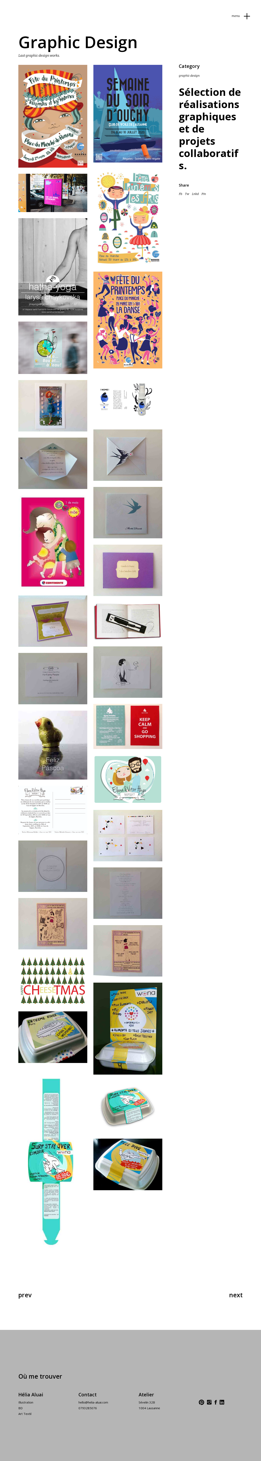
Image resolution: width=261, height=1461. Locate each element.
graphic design (189, 75)
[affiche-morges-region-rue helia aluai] (52, 348)
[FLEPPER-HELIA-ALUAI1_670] (52, 678)
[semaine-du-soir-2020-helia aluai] (127, 114)
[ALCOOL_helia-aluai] (127, 399)
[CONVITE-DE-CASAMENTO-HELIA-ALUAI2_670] (52, 621)
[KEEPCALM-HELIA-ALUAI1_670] (127, 726)
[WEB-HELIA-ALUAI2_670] (52, 1037)
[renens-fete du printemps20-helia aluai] (127, 216)
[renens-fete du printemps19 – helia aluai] (52, 116)
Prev (25, 1295)
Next (236, 1295)
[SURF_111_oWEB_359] (52, 1165)
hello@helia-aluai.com (93, 1402)
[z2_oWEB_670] (52, 923)
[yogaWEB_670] (52, 266)
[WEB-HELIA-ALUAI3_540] (127, 1029)
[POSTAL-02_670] (52, 810)
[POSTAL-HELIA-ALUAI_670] (127, 835)
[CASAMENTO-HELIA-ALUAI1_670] (127, 512)
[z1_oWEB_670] (127, 951)
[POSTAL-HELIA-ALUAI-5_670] (52, 866)
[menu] (247, 16)
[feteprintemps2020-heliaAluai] (127, 320)
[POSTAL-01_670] (127, 779)
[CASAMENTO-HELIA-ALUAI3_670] (127, 455)
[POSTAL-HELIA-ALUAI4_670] (127, 893)
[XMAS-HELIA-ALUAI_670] (52, 980)
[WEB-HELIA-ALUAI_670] (127, 1106)
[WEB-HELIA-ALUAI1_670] (127, 1164)
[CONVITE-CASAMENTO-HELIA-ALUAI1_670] (127, 570)
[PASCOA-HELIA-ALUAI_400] (52, 745)
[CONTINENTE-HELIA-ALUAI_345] (52, 542)
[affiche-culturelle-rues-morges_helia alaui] (52, 193)
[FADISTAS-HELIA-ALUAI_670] (127, 621)
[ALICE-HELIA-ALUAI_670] (52, 405)
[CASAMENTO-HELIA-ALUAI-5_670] (52, 463)
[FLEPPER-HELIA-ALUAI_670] (127, 672)
